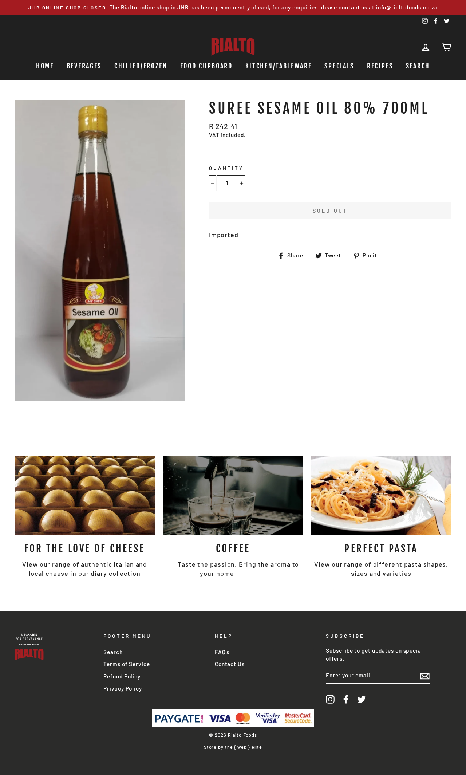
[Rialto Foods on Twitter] (361, 699)
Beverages (84, 66)
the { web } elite (243, 747)
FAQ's (222, 652)
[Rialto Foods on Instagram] (330, 699)
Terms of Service (126, 664)
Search (418, 66)
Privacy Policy (122, 688)
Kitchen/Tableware (278, 66)
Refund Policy (122, 676)
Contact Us (230, 664)
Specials (339, 66)
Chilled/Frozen (140, 66)
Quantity (226, 168)
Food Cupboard (206, 66)
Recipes (380, 66)
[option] (233, 7)
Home (45, 66)
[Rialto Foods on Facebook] (345, 699)
